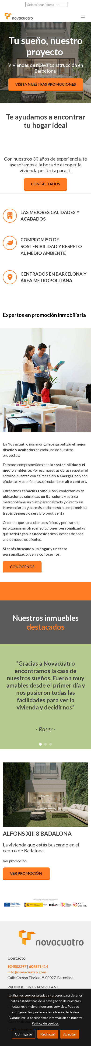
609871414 (38, 966)
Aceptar (69, 1034)
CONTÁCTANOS (45, 184)
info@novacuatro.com (26, 972)
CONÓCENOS (22, 566)
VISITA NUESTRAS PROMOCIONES (45, 84)
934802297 (16, 966)
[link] (19, 16)
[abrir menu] (83, 16)
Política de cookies (45, 1023)
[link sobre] (45, 940)
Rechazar (47, 1034)
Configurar (23, 1034)
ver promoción (26, 873)
